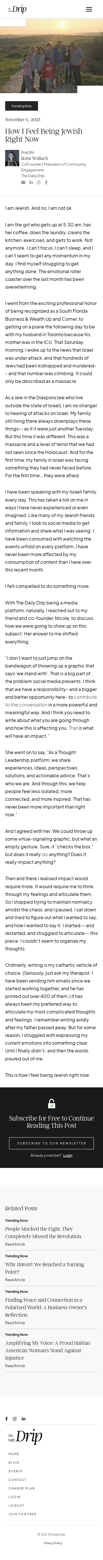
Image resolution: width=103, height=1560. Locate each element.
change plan (22, 1488)
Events (16, 1471)
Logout (16, 1505)
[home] (16, 9)
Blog (14, 1462)
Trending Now (21, 106)
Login (67, 1155)
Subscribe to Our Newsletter (51, 1143)
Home (14, 1454)
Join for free (23, 1514)
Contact (18, 1479)
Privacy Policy (53, 1543)
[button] (89, 9)
